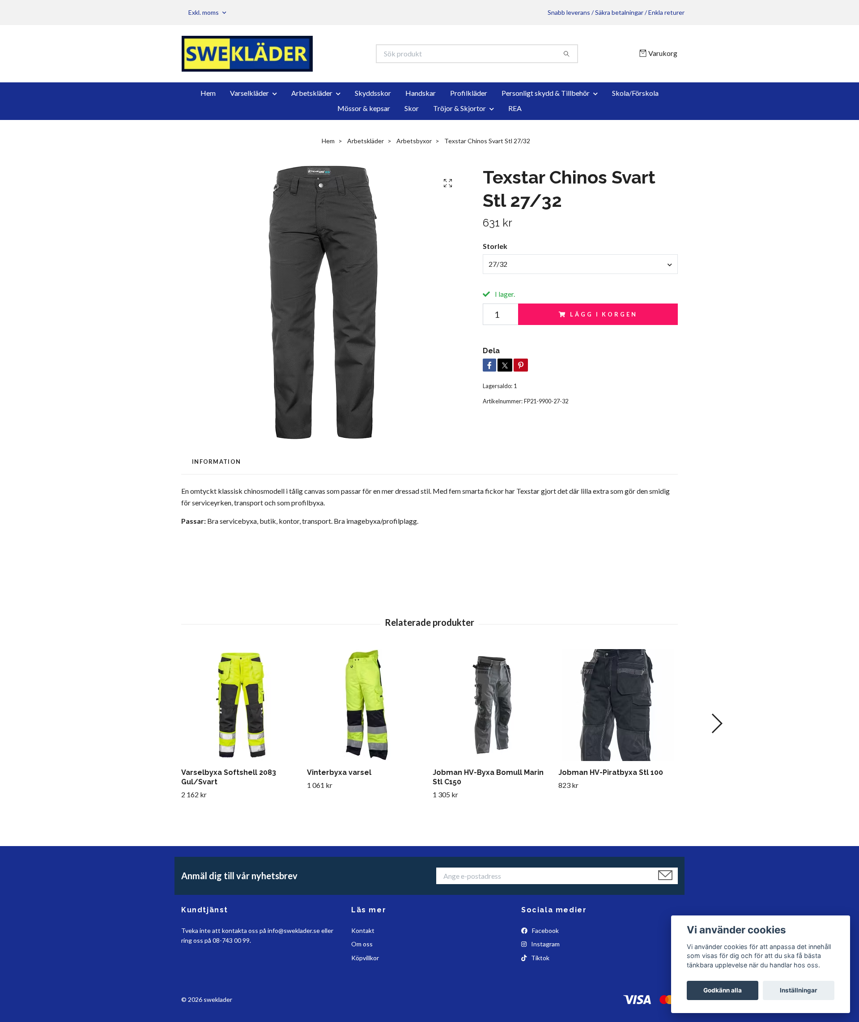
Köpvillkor (365, 958)
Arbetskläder (311, 93)
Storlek (495, 246)
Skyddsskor (373, 93)
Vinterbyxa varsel (339, 772)
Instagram (545, 944)
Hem (208, 93)
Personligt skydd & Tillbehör (546, 93)
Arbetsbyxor (414, 141)
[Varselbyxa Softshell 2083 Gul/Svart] (240, 705)
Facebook (545, 930)
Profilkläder (468, 93)
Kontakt (362, 930)
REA (515, 108)
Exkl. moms (204, 12)
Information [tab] (216, 461)
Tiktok (539, 958)
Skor (411, 108)
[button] (716, 723)
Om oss (362, 944)
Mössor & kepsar (363, 108)
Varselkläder (249, 93)
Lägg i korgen (603, 314)
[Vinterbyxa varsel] (366, 705)
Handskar (420, 93)
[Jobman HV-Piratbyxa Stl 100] (617, 705)
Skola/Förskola (635, 93)
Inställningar (798, 990)
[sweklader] (306, 54)
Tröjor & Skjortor (459, 108)
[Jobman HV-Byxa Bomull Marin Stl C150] (492, 705)
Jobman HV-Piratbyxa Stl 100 (610, 772)
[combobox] (580, 264)
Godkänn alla (722, 990)
